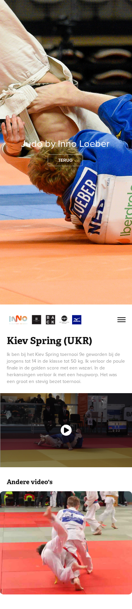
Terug (65, 160)
